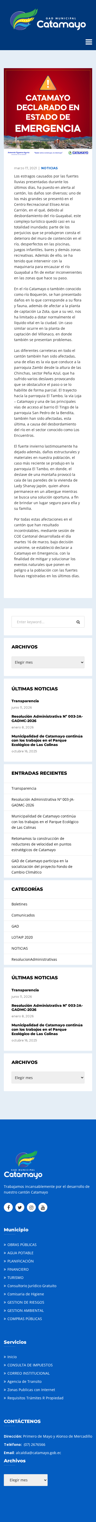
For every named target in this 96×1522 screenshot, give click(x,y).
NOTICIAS (49, 168)
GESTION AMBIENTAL (25, 1310)
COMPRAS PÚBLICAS (24, 1318)
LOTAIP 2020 (22, 937)
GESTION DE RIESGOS (25, 1302)
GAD (15, 926)
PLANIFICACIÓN (20, 1261)
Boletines (19, 904)
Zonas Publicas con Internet (31, 1389)
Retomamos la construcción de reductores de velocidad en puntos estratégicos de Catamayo (41, 844)
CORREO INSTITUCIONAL (28, 1373)
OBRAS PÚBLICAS (22, 1244)
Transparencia (25, 701)
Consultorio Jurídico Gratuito (31, 1285)
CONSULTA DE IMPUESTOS (30, 1365)
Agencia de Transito (24, 1381)
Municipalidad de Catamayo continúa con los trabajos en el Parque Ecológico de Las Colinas (47, 740)
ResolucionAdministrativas (34, 959)
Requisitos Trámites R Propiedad (35, 1397)
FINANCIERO (18, 1269)
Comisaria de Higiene (25, 1294)
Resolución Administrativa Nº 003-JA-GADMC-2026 (47, 718)
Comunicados (23, 915)
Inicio (12, 1356)
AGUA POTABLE (20, 1252)
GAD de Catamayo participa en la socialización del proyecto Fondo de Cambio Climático (42, 866)
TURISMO (15, 1277)
